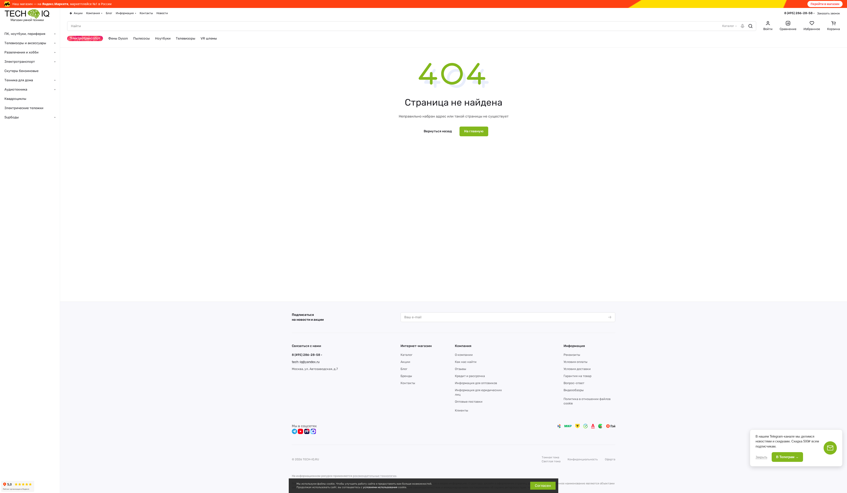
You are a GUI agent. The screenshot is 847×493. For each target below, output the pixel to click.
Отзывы (460, 369)
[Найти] (750, 26)
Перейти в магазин (825, 4)
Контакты (408, 383)
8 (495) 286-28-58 (798, 13)
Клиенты (461, 410)
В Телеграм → (787, 457)
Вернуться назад (438, 131)
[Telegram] (294, 431)
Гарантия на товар (577, 376)
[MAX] (313, 431)
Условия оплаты (575, 362)
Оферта (610, 459)
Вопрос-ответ (574, 383)
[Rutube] (307, 431)
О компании (464, 355)
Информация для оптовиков (476, 383)
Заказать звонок (828, 13)
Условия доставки (577, 369)
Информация (574, 346)
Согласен (543, 486)
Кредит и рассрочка (470, 376)
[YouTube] (300, 431)
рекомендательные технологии (374, 476)
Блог (404, 369)
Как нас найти (466, 362)
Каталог (406, 355)
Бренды (406, 376)
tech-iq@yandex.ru (305, 362)
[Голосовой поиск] (742, 26)
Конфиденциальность (583, 459)
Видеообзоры (574, 390)
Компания (463, 346)
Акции (405, 362)
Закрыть (761, 457)
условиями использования (380, 487)
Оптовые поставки (468, 402)
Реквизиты (572, 355)
